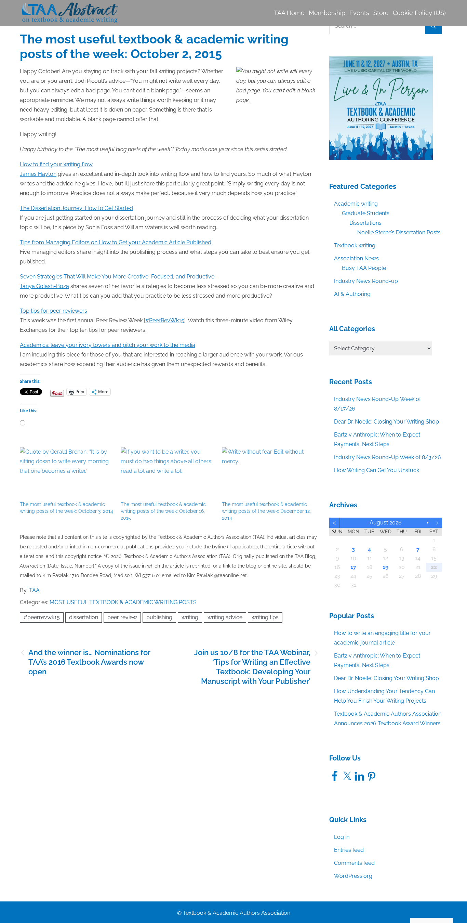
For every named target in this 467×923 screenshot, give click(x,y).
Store (381, 12)
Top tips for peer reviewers (53, 311)
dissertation (83, 617)
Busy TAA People (364, 268)
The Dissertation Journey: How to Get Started (76, 208)
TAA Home (289, 12)
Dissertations (365, 223)
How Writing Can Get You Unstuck (376, 470)
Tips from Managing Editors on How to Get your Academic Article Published (115, 242)
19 (385, 567)
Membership (327, 12)
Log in (341, 837)
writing (190, 617)
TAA (34, 590)
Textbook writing (354, 245)
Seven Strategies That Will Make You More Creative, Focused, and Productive (117, 276)
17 (353, 567)
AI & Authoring (352, 294)
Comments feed (354, 863)
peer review (122, 617)
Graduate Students (365, 213)
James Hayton (38, 174)
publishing (159, 617)
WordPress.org (353, 876)
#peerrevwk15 (42, 617)
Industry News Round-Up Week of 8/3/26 (387, 457)
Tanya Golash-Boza (44, 286)
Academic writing (356, 203)
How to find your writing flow (56, 164)
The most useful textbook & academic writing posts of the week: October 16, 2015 (163, 511)
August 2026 (386, 522)
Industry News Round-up (366, 281)
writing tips (265, 617)
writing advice (225, 617)
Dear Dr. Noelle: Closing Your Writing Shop (386, 421)
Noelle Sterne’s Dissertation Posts (399, 232)
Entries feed (349, 850)
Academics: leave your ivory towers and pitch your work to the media (107, 345)
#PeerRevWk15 (164, 320)
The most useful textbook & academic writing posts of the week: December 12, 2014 (266, 511)
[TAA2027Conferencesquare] (381, 108)
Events (359, 12)
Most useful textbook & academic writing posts (123, 602)
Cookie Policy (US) (419, 12)
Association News (356, 258)
